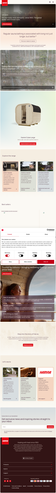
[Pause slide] (53, 87)
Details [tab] (28, 234)
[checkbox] (3, 432)
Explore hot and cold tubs (44, 189)
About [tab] (46, 234)
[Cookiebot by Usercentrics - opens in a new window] (48, 230)
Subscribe (50, 427)
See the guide (7, 398)
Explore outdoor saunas (25, 189)
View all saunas (7, 24)
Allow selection (28, 261)
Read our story (28, 345)
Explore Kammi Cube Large (28, 144)
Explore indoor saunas (7, 189)
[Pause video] (53, 24)
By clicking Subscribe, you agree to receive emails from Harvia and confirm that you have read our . (28, 432)
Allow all (46, 261)
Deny (10, 261)
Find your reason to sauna (28, 41)
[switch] (21, 255)
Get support (41, 398)
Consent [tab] (10, 234)
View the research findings (25, 398)
